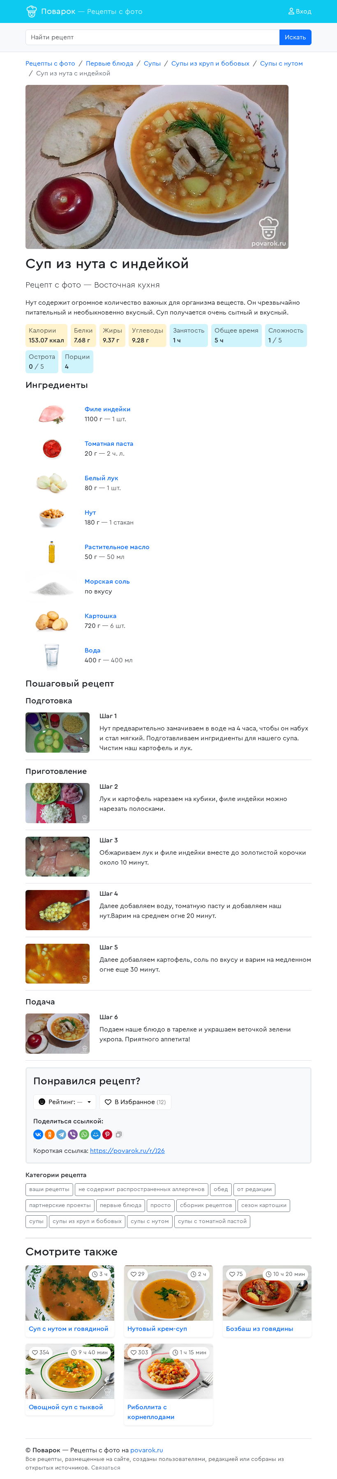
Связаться (105, 1468)
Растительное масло (117, 547)
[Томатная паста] (51, 448)
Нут (90, 512)
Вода (93, 650)
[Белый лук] (51, 483)
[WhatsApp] (84, 1134)
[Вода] (51, 655)
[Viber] (73, 1134)
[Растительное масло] (51, 552)
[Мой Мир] (96, 1134)
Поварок (92, 11)
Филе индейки (108, 409)
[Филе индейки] (51, 414)
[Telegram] (61, 1134)
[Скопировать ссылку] (119, 1134)
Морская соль (107, 581)
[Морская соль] (51, 586)
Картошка (101, 616)
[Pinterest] (107, 1134)
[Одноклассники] (50, 1134)
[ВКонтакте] (38, 1134)
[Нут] (51, 517)
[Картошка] (51, 621)
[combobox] (152, 37)
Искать (295, 37)
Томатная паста (109, 444)
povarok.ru (146, 1450)
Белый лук (101, 478)
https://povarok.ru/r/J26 (127, 1151)
